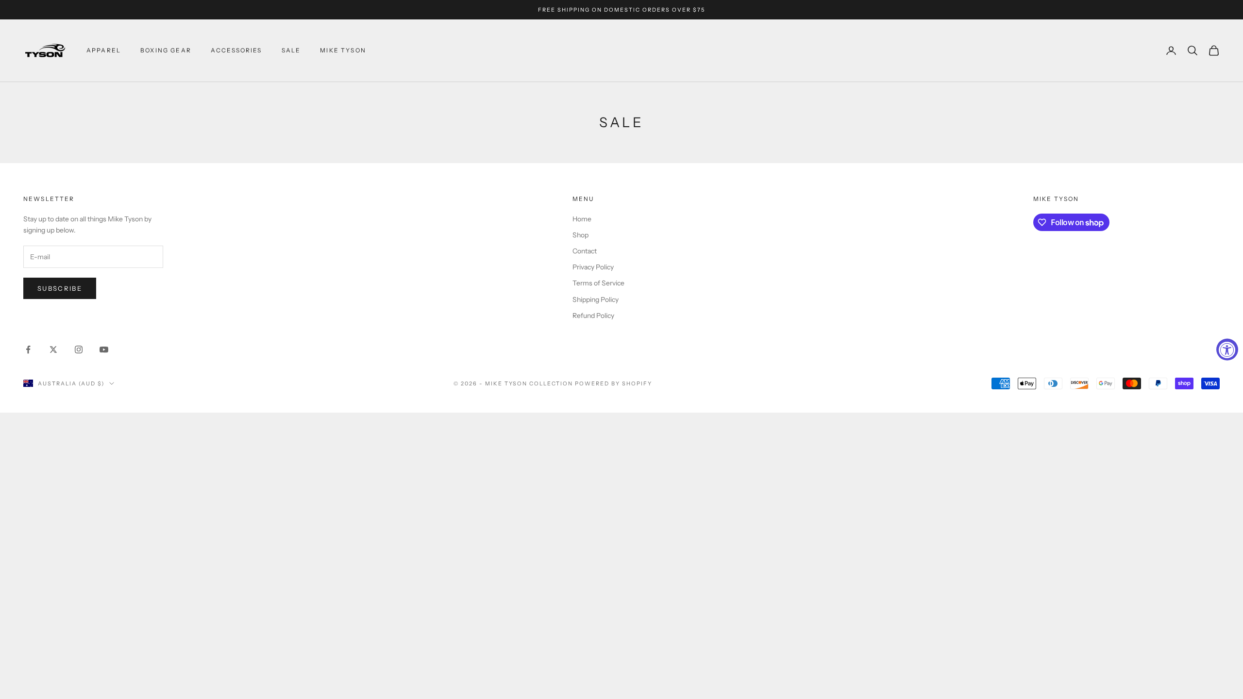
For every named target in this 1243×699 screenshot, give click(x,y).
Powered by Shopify (613, 383)
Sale (291, 50)
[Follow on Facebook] (28, 349)
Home (581, 219)
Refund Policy (593, 315)
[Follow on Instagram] (79, 349)
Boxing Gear (165, 50)
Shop (580, 235)
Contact (584, 251)
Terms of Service (598, 283)
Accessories (236, 50)
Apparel (103, 50)
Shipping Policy (595, 299)
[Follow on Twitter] (53, 349)
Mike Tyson (343, 50)
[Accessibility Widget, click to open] (1227, 350)
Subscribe (59, 288)
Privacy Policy (593, 267)
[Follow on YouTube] (104, 349)
